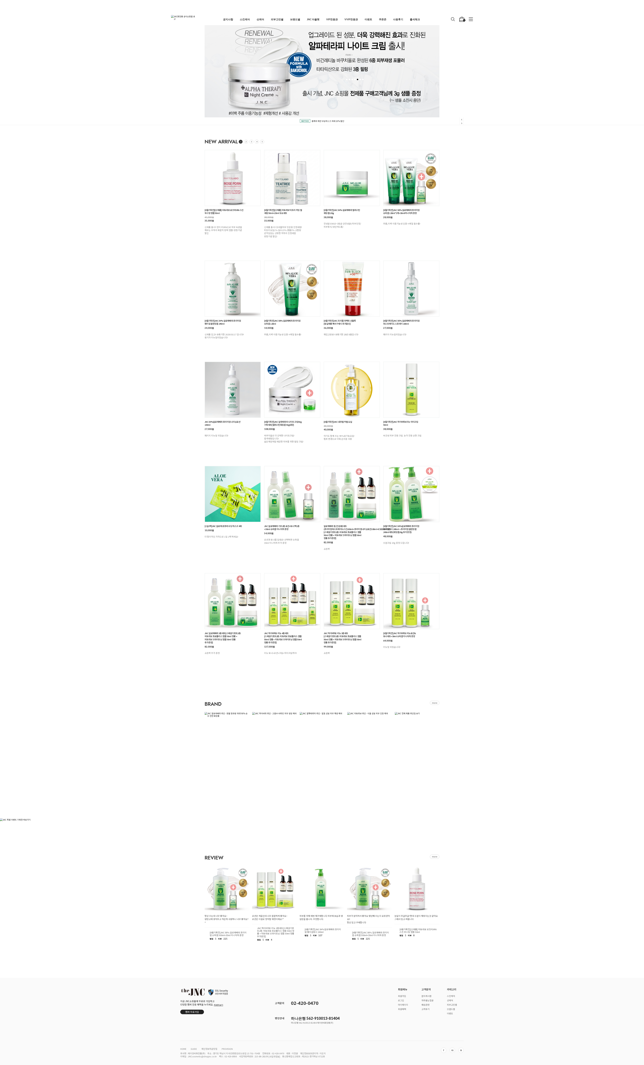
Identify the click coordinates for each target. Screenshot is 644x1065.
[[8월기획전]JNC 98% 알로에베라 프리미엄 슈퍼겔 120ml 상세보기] (292, 288)
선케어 (260, 19)
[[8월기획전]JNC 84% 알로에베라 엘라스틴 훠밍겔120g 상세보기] (352, 178)
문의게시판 (426, 996)
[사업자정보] (274, 1056)
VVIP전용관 (351, 19)
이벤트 (368, 19)
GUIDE (194, 1049)
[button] (471, 19)
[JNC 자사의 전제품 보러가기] (417, 714)
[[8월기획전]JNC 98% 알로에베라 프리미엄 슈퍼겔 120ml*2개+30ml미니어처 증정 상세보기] (411, 178)
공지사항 (228, 19)
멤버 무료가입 (192, 1012)
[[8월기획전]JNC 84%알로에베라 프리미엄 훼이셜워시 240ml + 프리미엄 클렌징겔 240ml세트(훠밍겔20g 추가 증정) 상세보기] (411, 494)
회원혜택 (402, 1009)
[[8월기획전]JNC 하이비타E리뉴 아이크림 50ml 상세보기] (411, 389)
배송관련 (425, 1004)
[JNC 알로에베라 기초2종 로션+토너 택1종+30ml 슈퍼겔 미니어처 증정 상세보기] (292, 494)
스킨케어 (245, 19)
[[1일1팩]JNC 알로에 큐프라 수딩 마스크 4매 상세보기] (232, 494)
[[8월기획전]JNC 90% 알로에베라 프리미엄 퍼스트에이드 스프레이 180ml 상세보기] (411, 288)
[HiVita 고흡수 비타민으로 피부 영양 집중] (274, 714)
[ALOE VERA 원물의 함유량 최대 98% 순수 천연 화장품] (227, 714)
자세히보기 (218, 1004)
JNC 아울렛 (313, 19)
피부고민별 (277, 19)
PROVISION (227, 1049)
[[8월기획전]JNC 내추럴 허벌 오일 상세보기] (352, 389)
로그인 (401, 1000)
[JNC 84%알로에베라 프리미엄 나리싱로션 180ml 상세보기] (232, 389)
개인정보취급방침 (209, 1049)
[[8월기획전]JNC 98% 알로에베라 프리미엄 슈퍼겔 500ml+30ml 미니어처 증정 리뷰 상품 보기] (227, 888)
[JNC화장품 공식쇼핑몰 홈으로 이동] (183, 19)
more (434, 856)
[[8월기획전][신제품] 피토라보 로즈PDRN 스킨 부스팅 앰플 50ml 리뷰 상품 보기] (416, 888)
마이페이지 (403, 1004)
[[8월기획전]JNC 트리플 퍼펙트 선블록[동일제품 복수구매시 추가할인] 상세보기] (352, 288)
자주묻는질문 (427, 1000)
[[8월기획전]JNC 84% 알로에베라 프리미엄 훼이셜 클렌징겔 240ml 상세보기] (232, 288)
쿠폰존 (382, 19)
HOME (183, 1049)
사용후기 (398, 19)
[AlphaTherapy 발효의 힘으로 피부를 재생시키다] (322, 714)
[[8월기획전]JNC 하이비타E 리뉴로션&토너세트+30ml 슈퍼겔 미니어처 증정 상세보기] (411, 601)
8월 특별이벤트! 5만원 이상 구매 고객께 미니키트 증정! (328, 121)
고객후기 (425, 1009)
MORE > (349, 66)
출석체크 (415, 19)
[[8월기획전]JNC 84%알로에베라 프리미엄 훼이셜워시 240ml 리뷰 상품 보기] (322, 888)
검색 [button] (453, 19)
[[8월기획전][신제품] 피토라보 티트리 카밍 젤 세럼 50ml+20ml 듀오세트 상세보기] (292, 178)
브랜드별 (295, 19)
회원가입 (402, 996)
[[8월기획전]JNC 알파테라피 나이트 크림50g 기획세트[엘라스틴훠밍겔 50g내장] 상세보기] (292, 389)
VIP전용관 (332, 19)
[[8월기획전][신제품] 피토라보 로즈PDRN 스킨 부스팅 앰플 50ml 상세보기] (232, 178)
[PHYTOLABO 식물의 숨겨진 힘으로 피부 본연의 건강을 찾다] (369, 714)
